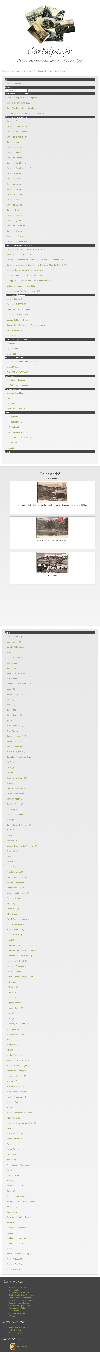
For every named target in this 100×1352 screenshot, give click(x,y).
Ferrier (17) (11, 866)
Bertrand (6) (12, 710)
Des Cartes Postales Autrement (21, 1295)
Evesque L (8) (12, 851)
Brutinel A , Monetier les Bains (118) (21, 757)
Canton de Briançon (15, 231)
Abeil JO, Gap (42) (14, 636)
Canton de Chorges (15, 194)
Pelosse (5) (11, 1159)
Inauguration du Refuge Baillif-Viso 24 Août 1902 (26, 249)
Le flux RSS (22, 1346)
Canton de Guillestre (15, 204)
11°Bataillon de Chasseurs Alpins (20, 437)
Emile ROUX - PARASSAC (17, 372)
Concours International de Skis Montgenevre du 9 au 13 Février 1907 (35, 259)
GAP (8, 398)
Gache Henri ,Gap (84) (16, 887)
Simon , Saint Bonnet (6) (17, 1227)
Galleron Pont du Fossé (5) (18, 893)
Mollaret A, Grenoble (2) (16, 1097)
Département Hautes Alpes (23, 71)
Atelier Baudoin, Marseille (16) (19, 683)
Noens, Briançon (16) (15, 1138)
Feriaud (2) (11, 861)
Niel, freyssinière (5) (15, 1133)
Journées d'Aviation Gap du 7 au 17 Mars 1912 (26, 270)
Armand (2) (11, 668)
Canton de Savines (14, 215)
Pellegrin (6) (12, 1154)
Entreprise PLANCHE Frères (18, 309)
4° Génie (10, 448)
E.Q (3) (9, 835)
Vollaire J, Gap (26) (14, 1264)
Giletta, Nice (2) (13, 908)
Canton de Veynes (14, 189)
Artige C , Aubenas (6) (16, 673)
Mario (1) (10, 1039)
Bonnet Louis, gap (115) (16, 736)
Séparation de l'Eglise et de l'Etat (20, 254)
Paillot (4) (10, 1144)
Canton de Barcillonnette (17, 131)
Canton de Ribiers (14, 152)
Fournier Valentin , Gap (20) (18, 877)
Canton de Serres (14, 178)
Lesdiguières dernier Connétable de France (24, 361)
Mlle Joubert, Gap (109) (16, 1086)
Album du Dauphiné (15, 393)
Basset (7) (11, 704)
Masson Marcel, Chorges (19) (19, 1065)
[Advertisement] (50, 605)
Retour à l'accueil (14, 83)
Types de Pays (13, 348)
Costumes (11, 343)
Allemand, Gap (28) (15, 657)
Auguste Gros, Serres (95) (17, 694)
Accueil (5, 71)
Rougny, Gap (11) (14, 1212)
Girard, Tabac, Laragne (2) (18, 919)
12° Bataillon (12, 442)
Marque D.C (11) (13, 1044)
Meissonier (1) (12, 1081)
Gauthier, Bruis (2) (14, 898)
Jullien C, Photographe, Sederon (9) (21, 976)
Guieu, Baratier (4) (14, 934)
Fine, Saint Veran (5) (15, 872)
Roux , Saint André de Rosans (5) (20, 1217)
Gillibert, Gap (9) (13, 913)
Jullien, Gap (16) (13, 981)
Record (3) (11, 1180)
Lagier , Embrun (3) (15, 1002)
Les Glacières (12, 335)
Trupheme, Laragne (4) (16, 1238)
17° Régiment (12, 416)
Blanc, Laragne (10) (15, 725)
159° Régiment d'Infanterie (18, 432)
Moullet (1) (11, 1107)
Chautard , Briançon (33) (17, 778)
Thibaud (10, 1232)
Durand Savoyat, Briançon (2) (19, 825)
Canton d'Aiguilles (14, 220)
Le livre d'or (16, 1329)
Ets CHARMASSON (15, 299)
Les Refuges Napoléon (16, 380)
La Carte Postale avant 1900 (18, 102)
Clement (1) (11, 783)
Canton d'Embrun (44, 71)
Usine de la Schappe (15, 330)
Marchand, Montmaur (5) (17, 1034)
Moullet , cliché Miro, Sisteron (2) (20, 1112)
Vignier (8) (11, 1248)
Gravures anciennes (16, 1313)
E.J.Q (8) (10, 830)
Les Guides (11, 353)
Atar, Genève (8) (13, 678)
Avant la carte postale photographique (22, 97)
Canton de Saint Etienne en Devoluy (21, 168)
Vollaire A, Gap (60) (15, 1259)
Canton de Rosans (14, 157)
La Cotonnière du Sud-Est (17, 314)
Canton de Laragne (15, 142)
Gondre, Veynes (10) (15, 924)
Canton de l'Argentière (16, 225)
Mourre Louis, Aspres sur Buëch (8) (21, 1123)
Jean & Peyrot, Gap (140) (17, 961)
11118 (50, 454)
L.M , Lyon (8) (12, 987)
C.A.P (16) (11, 762)
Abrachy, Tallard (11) (15, 647)
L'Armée (11, 1316)
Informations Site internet (18, 1292)
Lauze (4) (10, 1018)
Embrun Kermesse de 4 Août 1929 (21, 285)
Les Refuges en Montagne (17, 385)
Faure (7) (10, 856)
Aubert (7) (11, 689)
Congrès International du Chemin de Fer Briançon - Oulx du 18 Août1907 (37, 265)
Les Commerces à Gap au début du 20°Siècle (25, 113)
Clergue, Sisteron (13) (16, 788)
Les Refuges (13, 1310)
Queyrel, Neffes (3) (14, 1175)
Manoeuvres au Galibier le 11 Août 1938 (23, 291)
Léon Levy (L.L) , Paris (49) (18, 1023)
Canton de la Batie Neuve (17, 136)
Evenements (13, 1289)
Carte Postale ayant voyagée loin (20, 108)
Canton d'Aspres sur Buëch (18, 126)
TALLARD (11, 403)
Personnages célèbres (17, 1308)
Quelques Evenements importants (22, 1300)
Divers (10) (11, 819)
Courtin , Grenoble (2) (16, 814)
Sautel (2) (11, 1222)
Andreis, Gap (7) (13, 662)
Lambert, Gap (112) (15, 1008)
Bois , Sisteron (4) (14, 730)
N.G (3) (10, 1128)
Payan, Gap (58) (13, 1149)
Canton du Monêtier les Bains (19, 241)
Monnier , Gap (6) (14, 1102)
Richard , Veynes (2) (15, 1185)
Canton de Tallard (14, 183)
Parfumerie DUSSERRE (16, 304)
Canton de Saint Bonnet (16, 163)
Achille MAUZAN (13, 367)
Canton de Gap (13, 121)
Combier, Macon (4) (15, 804)
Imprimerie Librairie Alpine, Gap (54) (22, 950)
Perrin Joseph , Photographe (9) (20, 1164)
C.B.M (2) (10, 767)
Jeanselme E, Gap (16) (16, 966)
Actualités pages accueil (18, 1287)
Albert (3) (10, 652)
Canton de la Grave (15, 236)
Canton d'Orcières (14, 210)
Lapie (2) (10, 1013)
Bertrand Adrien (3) (14, 715)
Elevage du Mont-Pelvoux (17, 319)
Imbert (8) (11, 940)
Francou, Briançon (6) (16, 882)
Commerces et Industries (18, 1303)
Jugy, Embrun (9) (14, 971)
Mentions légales (15, 1332)
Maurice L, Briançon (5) (16, 1076)
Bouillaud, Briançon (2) (16, 746)
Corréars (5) (12, 809)
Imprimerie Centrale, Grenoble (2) (21, 945)
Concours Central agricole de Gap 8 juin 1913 (25, 275)
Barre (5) (10, 699)
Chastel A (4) (12, 772)
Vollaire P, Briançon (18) (16, 1269)
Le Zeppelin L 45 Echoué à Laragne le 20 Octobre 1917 (30, 280)
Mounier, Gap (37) (14, 1117)
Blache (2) (11, 720)
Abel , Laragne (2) (14, 642)
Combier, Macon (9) (15, 798)
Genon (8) (11, 903)
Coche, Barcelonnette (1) (17, 793)
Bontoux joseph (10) (15, 741)
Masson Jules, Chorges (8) (18, 1060)
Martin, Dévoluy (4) (14, 1055)
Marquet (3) (11, 1049)
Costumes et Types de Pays (20, 1305)
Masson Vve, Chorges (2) (17, 1070)
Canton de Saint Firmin (16, 173)
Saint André (60, 71)
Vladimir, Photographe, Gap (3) (19, 1253)
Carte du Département (16, 408)
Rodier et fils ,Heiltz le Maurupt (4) (21, 1201)
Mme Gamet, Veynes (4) (17, 1091)
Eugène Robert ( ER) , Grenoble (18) (22, 846)
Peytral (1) (11, 1170)
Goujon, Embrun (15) (15, 929)
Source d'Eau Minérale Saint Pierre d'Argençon (26, 325)
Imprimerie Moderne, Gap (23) (19, 955)
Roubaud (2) (12, 1206)
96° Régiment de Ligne (16, 421)
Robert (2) (11, 1191)
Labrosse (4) (12, 992)
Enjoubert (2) (12, 840)
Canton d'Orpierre (14, 147)
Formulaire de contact (20, 1327)
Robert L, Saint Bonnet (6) (17, 1196)
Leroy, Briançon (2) (14, 1029)
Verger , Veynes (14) (15, 1243)
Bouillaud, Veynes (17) (16, 751)
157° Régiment (13, 427)
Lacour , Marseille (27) (16, 997)
